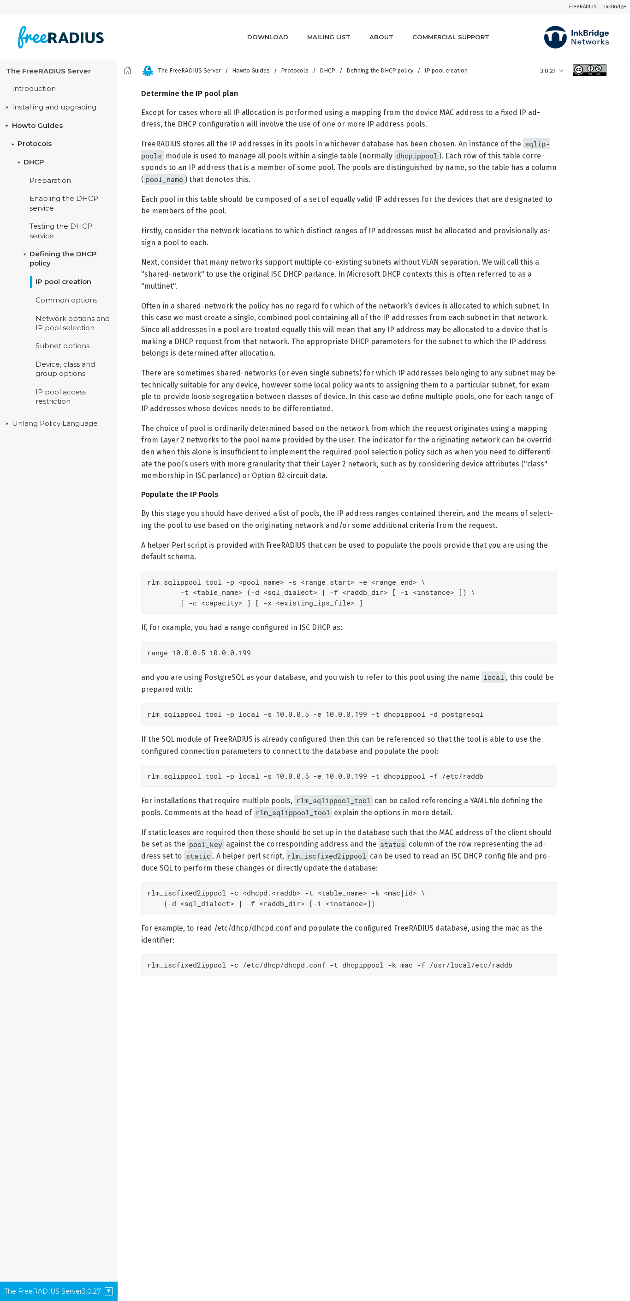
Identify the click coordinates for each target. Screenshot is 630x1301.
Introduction (34, 89)
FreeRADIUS (582, 7)
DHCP (34, 162)
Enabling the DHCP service (64, 203)
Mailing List (329, 37)
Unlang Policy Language (55, 423)
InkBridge (615, 7)
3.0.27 (548, 70)
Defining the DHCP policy (63, 258)
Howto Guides (37, 125)
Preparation (50, 180)
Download (267, 37)
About (381, 37)
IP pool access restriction (61, 396)
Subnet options (62, 346)
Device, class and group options (65, 369)
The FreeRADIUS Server (48, 71)
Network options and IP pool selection (73, 323)
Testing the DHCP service (61, 231)
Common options (66, 300)
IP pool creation (63, 282)
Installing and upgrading (54, 107)
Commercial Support (450, 37)
